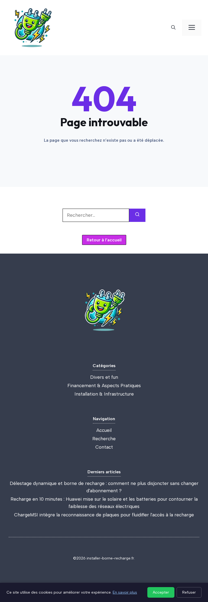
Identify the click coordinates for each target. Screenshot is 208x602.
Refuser (189, 592)
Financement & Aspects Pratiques (104, 385)
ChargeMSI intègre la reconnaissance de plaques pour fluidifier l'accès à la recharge (104, 514)
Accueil (104, 430)
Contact (104, 447)
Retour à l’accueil (104, 239)
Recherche (104, 438)
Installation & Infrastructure (104, 394)
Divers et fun (104, 377)
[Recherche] (173, 28)
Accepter (161, 592)
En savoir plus (125, 592)
